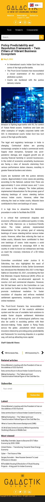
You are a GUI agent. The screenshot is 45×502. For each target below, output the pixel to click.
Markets (19, 30)
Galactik (22, 482)
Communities (32, 30)
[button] (22, 476)
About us (10, 15)
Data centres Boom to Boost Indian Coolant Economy (21, 371)
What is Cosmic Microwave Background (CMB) (18, 423)
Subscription (22, 15)
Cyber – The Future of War (11, 453)
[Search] (41, 37)
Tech (9, 30)
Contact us (34, 15)
